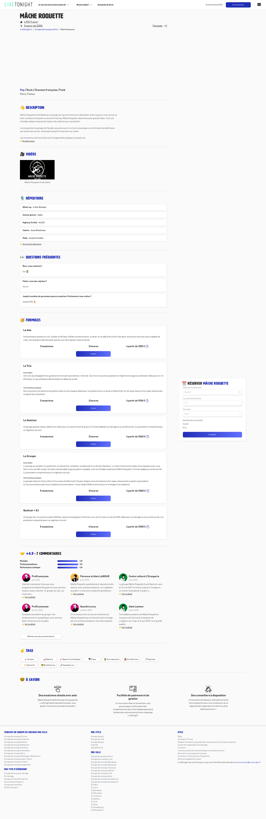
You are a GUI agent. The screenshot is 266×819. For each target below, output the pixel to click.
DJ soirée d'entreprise (13, 782)
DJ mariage (9, 776)
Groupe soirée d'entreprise (16, 779)
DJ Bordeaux (96, 790)
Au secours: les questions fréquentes (194, 756)
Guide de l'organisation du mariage (193, 745)
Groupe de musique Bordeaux (104, 762)
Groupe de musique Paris (102, 756)
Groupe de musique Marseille (103, 765)
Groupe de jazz (97, 736)
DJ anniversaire (11, 787)
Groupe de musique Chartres (16, 739)
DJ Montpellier (97, 810)
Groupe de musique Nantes (102, 771)
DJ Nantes (95, 799)
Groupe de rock (97, 739)
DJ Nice (94, 805)
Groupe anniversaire (13, 785)
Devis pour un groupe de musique (192, 753)
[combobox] (213, 403)
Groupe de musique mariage (16, 773)
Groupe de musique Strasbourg (104, 779)
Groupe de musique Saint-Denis (18, 759)
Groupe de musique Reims (15, 742)
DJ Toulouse (96, 796)
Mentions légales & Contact (189, 759)
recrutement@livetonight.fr (248, 762)
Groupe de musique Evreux (15, 736)
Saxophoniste (97, 748)
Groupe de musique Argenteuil (17, 765)
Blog (180, 736)
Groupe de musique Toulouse (103, 768)
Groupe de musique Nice (101, 776)
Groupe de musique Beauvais (16, 745)
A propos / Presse (185, 739)
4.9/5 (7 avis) (31, 22)
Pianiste (94, 745)
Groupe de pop (97, 742)
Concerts (182, 748)
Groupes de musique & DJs (46, 30)
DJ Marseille (96, 793)
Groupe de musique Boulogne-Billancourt (22, 756)
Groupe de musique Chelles (16, 748)
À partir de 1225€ (33, 26)
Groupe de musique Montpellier (104, 782)
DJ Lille (94, 802)
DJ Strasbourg (97, 807)
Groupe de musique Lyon (101, 759)
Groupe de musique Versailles (17, 751)
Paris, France (27, 94)
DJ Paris (94, 785)
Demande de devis (105, 5)
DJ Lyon (94, 787)
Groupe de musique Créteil (15, 762)
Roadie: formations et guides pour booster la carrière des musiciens (207, 742)
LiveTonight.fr (26, 30)
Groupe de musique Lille (101, 773)
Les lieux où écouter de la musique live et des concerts (201, 751)
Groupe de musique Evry (14, 753)
